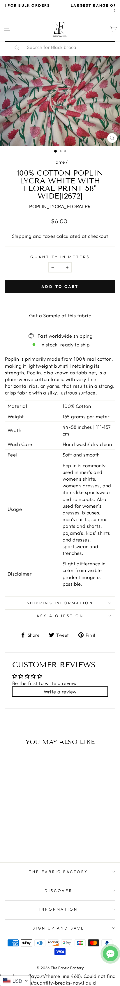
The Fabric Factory (59, 871)
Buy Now (26, 840)
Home (58, 162)
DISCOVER (59, 890)
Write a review (60, 691)
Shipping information (60, 603)
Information (58, 909)
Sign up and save (59, 928)
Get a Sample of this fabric (60, 315)
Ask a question (60, 615)
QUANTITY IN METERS (60, 256)
